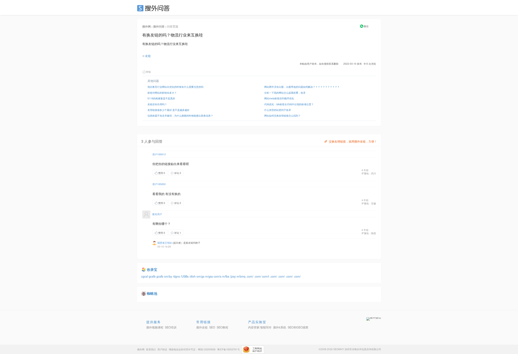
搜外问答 (159, 26)
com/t (266, 276)
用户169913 (159, 154)
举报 (148, 71)
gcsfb (152, 276)
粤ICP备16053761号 (228, 349)
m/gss (209, 276)
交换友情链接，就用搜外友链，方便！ (353, 141)
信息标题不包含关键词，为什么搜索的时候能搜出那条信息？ (180, 115)
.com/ (250, 276)
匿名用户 (157, 214)
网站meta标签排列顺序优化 (279, 98)
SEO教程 (222, 327)
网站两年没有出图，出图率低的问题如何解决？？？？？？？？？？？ (302, 86)
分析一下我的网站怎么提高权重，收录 (285, 92)
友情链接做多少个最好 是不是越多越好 (168, 110)
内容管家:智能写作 (260, 327)
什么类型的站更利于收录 (277, 110)
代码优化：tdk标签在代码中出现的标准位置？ (289, 104)
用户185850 (159, 184)
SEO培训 (170, 327)
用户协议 (162, 349)
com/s (218, 276)
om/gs (200, 276)
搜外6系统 (279, 327)
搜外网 (146, 26)
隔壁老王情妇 (164, 242)
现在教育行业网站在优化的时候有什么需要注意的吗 (175, 86)
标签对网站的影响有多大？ (162, 92)
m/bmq (241, 276)
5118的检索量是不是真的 (161, 98)
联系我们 (151, 349)
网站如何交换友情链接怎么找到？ (282, 115)
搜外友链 (202, 327)
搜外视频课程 (154, 327)
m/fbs (226, 276)
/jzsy (233, 276)
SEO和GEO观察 (298, 327)
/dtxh (192, 276)
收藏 (191, 172)
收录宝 (152, 269)
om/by (168, 276)
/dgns (177, 276)
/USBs (185, 276)
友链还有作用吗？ (157, 104)
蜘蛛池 (152, 293)
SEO (154, 8)
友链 (148, 56)
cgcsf (145, 276)
